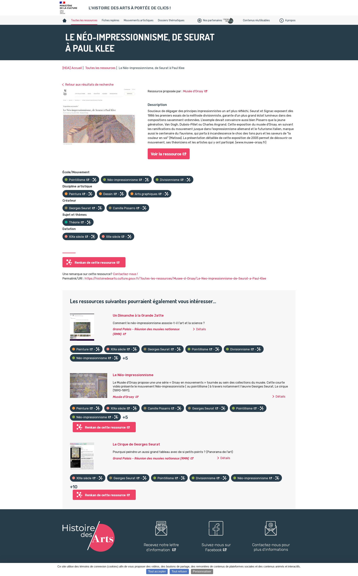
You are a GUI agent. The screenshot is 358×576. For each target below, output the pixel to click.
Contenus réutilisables (256, 20)
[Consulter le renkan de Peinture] (90, 194)
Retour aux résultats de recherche (89, 84)
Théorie (74, 222)
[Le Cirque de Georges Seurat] (82, 455)
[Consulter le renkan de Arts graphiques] (167, 194)
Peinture (75, 194)
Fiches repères (110, 20)
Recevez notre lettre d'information (161, 547)
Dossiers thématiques (171, 20)
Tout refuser (179, 571)
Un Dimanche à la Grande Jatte (138, 315)
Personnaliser (202, 571)
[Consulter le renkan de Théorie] (89, 222)
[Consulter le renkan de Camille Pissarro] (144, 208)
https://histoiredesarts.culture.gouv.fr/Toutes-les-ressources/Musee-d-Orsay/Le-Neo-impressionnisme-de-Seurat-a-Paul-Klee (175, 278)
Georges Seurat (80, 208)
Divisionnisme (169, 180)
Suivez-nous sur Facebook (216, 547)
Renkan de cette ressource (95, 262)
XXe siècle (113, 236)
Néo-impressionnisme (122, 180)
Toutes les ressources (84, 20)
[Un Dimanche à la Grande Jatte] (82, 327)
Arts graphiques (146, 194)
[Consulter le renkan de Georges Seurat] (100, 208)
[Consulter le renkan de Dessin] (122, 194)
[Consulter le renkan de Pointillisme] (94, 180)
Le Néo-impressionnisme (133, 375)
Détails (201, 329)
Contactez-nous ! (125, 274)
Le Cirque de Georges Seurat (136, 444)
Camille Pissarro (124, 208)
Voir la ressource (166, 154)
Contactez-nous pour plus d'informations (271, 547)
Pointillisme (77, 180)
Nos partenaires (212, 20)
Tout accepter (157, 571)
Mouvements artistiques (138, 20)
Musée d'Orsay (193, 91)
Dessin (108, 194)
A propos (290, 20)
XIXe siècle (76, 236)
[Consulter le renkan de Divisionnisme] (189, 180)
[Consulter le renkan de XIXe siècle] (93, 236)
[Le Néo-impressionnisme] (88, 385)
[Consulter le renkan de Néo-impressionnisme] (147, 180)
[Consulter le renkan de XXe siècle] (129, 236)
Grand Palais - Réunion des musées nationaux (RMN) (151, 458)
